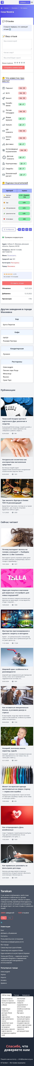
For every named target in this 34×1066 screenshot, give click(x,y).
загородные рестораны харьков (8, 1028)
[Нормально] (19, 62)
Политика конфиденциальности (12, 942)
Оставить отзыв (17, 283)
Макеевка (11, 266)
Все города (5, 945)
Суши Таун (7, 380)
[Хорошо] (22, 62)
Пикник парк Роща (10, 370)
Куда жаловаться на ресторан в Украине (15, 953)
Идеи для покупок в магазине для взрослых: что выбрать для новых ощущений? (15, 592)
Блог (2, 930)
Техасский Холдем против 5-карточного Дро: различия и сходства (14, 421)
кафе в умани (6, 1025)
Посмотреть (11, 255)
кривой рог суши (7, 1023)
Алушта (3, 977)
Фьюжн (6, 377)
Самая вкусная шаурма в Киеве (12, 950)
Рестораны (15, 263)
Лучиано (6, 354)
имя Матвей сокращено (21, 1000)
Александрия (5, 972)
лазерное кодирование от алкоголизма (22, 1005)
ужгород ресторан (23, 1031)
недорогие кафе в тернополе (23, 1028)
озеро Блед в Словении (6, 1010)
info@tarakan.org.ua (25, 1059)
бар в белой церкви (23, 1017)
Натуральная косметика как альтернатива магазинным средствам (14, 462)
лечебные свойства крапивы (23, 1010)
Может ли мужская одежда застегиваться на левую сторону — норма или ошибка (16, 789)
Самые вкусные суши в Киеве (11, 948)
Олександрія (8, 367)
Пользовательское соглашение (12, 939)
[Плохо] (17, 62)
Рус (4, 918)
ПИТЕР (5, 338)
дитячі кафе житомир (24, 1025)
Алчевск (3, 980)
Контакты (4, 936)
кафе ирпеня (6, 1017)
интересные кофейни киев (9, 1034)
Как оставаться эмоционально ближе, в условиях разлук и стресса (15, 710)
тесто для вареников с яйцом (8, 1004)
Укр (9, 918)
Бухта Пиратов (9, 324)
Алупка (3, 974)
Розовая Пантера (10, 341)
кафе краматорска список (8, 1020)
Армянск (4, 983)
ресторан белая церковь (7, 1014)
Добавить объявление (9, 933)
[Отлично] (24, 62)
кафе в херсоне (7, 1031)
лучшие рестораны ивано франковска (23, 1020)
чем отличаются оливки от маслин (8, 1000)
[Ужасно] (15, 62)
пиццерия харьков (23, 1023)
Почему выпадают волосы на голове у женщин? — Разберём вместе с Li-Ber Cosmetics (15, 552)
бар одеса (20, 1013)
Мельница (7, 374)
